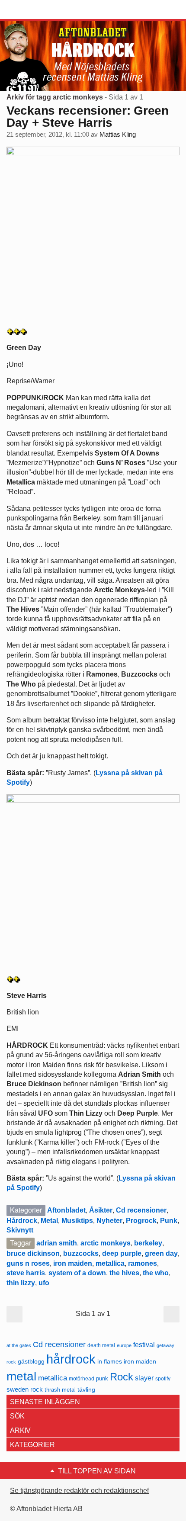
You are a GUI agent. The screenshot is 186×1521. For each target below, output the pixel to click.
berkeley (148, 1243)
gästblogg (31, 1361)
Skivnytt (19, 1230)
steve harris (25, 1273)
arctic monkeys (105, 1243)
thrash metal (60, 1389)
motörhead (81, 1378)
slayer (144, 1378)
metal (21, 1376)
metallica (110, 1263)
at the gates (18, 1345)
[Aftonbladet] (38, 10)
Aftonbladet (66, 1210)
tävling (86, 1389)
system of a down (77, 1273)
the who (156, 1273)
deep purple (121, 1253)
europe (124, 1345)
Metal (49, 1220)
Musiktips (77, 1220)
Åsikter (100, 1210)
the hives (124, 1273)
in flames (109, 1361)
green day (161, 1253)
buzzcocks (81, 1253)
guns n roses (28, 1263)
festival (144, 1344)
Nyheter (109, 1220)
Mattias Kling (117, 134)
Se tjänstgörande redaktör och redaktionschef (79, 1490)
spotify (162, 1378)
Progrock (141, 1220)
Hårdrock (21, 1220)
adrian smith (56, 1243)
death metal (101, 1345)
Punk (168, 1220)
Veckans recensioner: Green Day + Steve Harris (87, 116)
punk (102, 1378)
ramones (142, 1263)
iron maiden (72, 1263)
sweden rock (24, 1389)
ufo (43, 1283)
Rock (121, 1377)
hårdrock (71, 1359)
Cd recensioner (141, 1210)
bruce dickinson (33, 1253)
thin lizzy (20, 1283)
